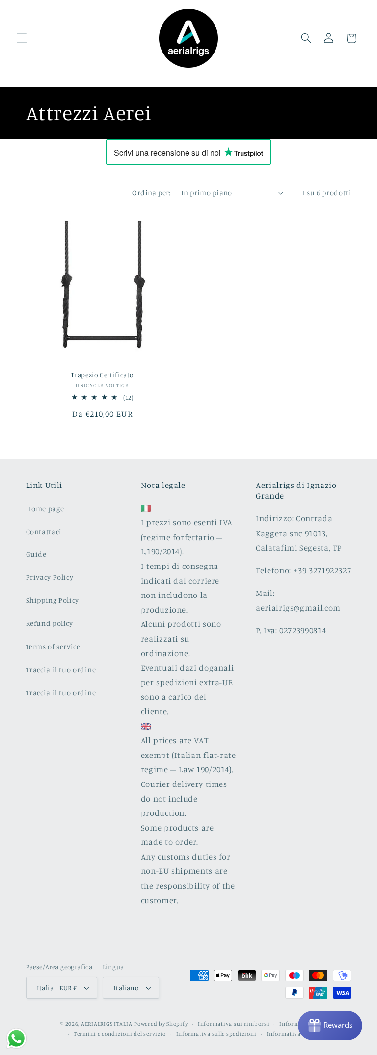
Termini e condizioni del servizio (120, 1033)
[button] (21, 38)
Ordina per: (151, 193)
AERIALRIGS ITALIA (107, 1023)
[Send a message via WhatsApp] (16, 1038)
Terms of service (53, 646)
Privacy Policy (50, 577)
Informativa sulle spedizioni (216, 1033)
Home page (45, 508)
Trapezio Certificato (102, 375)
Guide (36, 554)
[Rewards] (330, 1025)
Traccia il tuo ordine (61, 669)
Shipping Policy (52, 600)
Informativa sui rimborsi (233, 1023)
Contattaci (44, 531)
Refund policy (49, 623)
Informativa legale (292, 1033)
